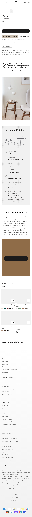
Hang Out (6, 326)
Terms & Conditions (7, 444)
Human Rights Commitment (9, 438)
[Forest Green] (5, 308)
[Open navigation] (2, 2)
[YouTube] (10, 488)
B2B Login (5, 408)
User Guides (5, 391)
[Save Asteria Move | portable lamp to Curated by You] (13, 301)
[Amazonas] (20, 308)
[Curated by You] (6, 2)
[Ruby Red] (8, 308)
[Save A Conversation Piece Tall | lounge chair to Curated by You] (28, 322)
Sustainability (5, 361)
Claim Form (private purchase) (10, 389)
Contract (4, 411)
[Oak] (2, 330)
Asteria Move (8, 305)
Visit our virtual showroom (9, 369)
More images (24, 57)
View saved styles (24, 36)
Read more (5, 57)
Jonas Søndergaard (13, 172)
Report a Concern (7, 454)
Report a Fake (6, 452)
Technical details (14, 57)
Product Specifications (14, 184)
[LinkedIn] (13, 488)
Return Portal (5, 386)
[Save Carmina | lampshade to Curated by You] (28, 301)
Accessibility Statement (8, 449)
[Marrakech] (23, 308)
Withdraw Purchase (7, 397)
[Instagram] (6, 488)
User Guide (11, 187)
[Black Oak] (8, 330)
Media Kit (4, 413)
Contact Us (5, 381)
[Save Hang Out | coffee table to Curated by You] (13, 322)
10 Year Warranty (6, 446)
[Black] (10, 308)
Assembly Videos (7, 394)
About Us (4, 356)
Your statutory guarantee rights (11, 460)
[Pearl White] (2, 308)
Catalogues (5, 364)
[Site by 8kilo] (20, 501)
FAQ (3, 383)
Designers (5, 366)
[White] (17, 308)
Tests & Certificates (7, 419)
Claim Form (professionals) (9, 424)
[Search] (29, 2)
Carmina (21, 305)
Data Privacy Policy (7, 436)
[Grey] (26, 308)
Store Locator (6, 372)
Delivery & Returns (7, 46)
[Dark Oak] (5, 330)
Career (4, 358)
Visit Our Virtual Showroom (9, 421)
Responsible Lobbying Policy (10, 441)
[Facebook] (3, 488)
